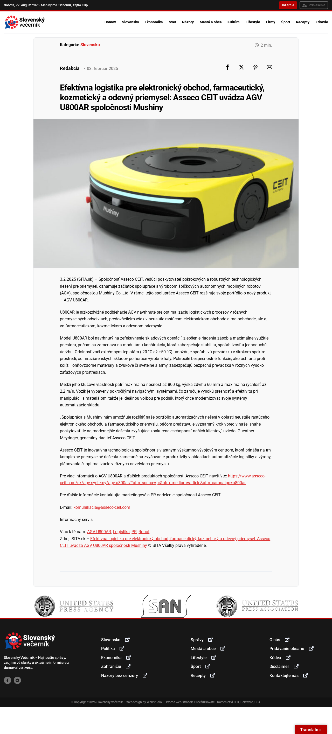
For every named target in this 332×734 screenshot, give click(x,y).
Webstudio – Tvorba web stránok (170, 702)
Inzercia (288, 5)
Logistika (121, 531)
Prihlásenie (317, 5)
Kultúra (233, 22)
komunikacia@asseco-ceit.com (101, 507)
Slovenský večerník (109, 702)
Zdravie (321, 22)
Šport (285, 22)
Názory (188, 22)
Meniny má (56, 5)
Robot (144, 531)
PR (134, 531)
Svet (172, 22)
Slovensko (130, 22)
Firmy (270, 22)
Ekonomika (154, 22)
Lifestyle (253, 22)
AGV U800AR (99, 531)
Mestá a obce (211, 22)
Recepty (302, 22)
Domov (110, 22)
